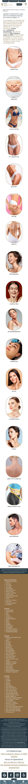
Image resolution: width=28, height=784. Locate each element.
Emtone (8, 682)
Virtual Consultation (11, 593)
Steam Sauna (9, 666)
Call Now (14, 756)
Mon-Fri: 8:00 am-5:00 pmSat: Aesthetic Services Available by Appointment (14, 765)
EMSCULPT (14, 187)
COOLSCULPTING (14, 129)
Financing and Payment (12, 596)
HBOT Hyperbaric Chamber (13, 709)
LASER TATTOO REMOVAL (14, 479)
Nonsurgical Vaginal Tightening (14, 697)
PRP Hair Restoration (11, 690)
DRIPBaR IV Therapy (11, 663)
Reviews (8, 623)
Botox (7, 640)
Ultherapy (8, 685)
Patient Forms (9, 594)
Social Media (9, 627)
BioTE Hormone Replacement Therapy (13, 638)
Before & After (9, 591)
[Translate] (5, 781)
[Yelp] (24, 775)
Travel (7, 598)
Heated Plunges (10, 669)
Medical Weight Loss (11, 696)
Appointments (9, 611)
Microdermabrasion (11, 656)
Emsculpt (8, 641)
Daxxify (8, 660)
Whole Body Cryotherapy (12, 670)
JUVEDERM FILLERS (14, 419)
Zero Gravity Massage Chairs (13, 708)
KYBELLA (14, 449)
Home (4, 9)
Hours (7, 614)
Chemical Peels (10, 654)
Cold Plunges (9, 667)
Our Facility (9, 586)
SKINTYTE (14, 244)
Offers (7, 620)
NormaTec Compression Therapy (14, 706)
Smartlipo (8, 644)
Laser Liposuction (10, 657)
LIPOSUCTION (14, 69)
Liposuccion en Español (12, 630)
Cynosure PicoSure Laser (12, 659)
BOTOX (14, 391)
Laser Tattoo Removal (11, 689)
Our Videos (8, 587)
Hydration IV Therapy (11, 662)
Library (7, 621)
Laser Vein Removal (11, 687)
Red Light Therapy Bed (11, 672)
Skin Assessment (10, 650)
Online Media (9, 588)
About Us (8, 583)
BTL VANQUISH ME (14, 157)
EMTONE (14, 216)
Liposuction (9, 647)
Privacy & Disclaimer (11, 603)
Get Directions (9, 610)
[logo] (6, 3)
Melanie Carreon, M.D (11, 581)
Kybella (8, 679)
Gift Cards (8, 601)
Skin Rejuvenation (10, 652)
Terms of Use (9, 617)
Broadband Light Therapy (12, 695)
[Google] (4, 775)
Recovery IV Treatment (12, 703)
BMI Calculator (9, 626)
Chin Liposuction (10, 712)
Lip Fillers (8, 643)
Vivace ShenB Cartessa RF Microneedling (12, 699)
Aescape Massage (10, 705)
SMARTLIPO (14, 99)
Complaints (9, 604)
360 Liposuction (10, 686)
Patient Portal (9, 597)
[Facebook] (11, 775)
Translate (5, 783)
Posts (7, 613)
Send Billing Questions (11, 629)
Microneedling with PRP (12, 693)
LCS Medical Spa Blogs (11, 631)
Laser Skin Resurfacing (11, 692)
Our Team (8, 584)
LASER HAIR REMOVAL (14, 566)
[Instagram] (17, 775)
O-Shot (8, 677)
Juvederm (8, 680)
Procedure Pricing (10, 590)
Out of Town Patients (11, 600)
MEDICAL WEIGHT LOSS (14, 506)
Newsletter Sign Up (11, 619)
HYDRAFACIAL (14, 361)
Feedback (8, 624)
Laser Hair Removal (11, 653)
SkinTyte (8, 683)
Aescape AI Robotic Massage (13, 710)
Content (8, 616)
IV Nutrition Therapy (11, 702)
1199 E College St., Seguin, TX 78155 (14, 754)
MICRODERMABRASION (14, 331)
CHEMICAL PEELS (14, 304)
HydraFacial (9, 646)
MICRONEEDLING (14, 274)
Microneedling (9, 649)
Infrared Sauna (9, 664)
